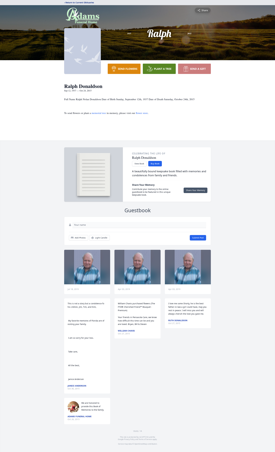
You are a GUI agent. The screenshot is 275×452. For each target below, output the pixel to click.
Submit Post (198, 237)
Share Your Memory (195, 190)
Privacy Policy (129, 439)
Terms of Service (145, 439)
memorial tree (99, 113)
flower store (142, 113)
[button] (87, 267)
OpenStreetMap (140, 444)
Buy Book (155, 163)
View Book (139, 163)
